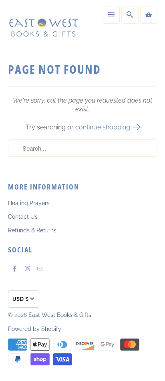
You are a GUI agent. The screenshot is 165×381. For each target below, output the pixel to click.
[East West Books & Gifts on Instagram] (27, 268)
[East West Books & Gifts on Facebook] (14, 268)
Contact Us (23, 217)
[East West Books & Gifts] (43, 26)
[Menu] (111, 15)
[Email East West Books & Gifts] (40, 268)
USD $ (20, 299)
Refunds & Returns (32, 230)
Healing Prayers (29, 203)
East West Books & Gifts (59, 315)
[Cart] (148, 15)
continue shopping (103, 127)
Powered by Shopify (34, 329)
